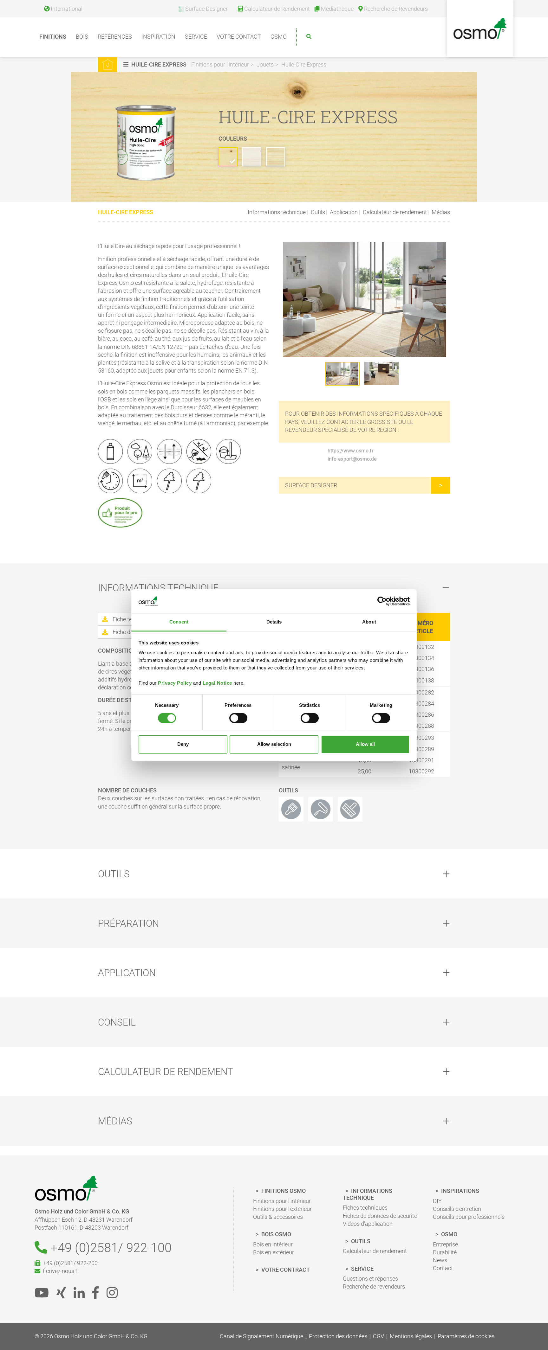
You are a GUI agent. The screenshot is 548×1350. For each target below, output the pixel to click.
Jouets (265, 64)
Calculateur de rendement (394, 212)
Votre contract (285, 1269)
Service (196, 36)
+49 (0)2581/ (109, 1247)
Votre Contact (239, 36)
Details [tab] (274, 622)
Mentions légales (411, 1336)
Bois (82, 36)
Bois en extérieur (273, 1252)
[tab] (274, 588)
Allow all (365, 744)
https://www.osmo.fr (351, 451)
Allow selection (274, 744)
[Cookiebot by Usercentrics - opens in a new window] (382, 601)
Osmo (279, 36)
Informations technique (277, 212)
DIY (437, 1201)
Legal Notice (217, 683)
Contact (443, 1268)
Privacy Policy (175, 683)
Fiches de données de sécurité (380, 1215)
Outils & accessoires (278, 1216)
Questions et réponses (370, 1278)
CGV (378, 1336)
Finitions (52, 36)
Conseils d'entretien (457, 1209)
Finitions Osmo (283, 1190)
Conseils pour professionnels (469, 1216)
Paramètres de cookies (466, 1336)
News (440, 1260)
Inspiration (158, 36)
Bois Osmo (275, 1234)
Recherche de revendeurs (374, 1286)
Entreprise (445, 1244)
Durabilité (445, 1252)
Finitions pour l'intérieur (220, 64)
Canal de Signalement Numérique (261, 1336)
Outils (317, 212)
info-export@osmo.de (352, 459)
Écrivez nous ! (58, 1271)
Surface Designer (311, 485)
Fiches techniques (365, 1207)
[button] (155, 64)
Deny (183, 744)
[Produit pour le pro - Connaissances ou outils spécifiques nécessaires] (122, 513)
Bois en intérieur (273, 1244)
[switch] (238, 718)
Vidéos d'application (368, 1223)
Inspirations (459, 1190)
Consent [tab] (178, 622)
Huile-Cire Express (303, 64)
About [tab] (369, 622)
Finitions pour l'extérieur (282, 1209)
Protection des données (338, 1336)
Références (115, 36)
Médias (440, 212)
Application (343, 212)
